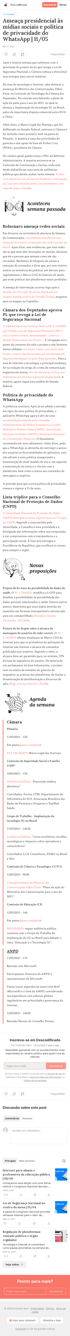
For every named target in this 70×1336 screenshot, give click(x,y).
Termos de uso (54, 1073)
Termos (50, 1308)
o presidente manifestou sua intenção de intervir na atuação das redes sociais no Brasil (35, 242)
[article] (35, 1182)
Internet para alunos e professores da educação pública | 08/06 (26, 1174)
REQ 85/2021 (15, 928)
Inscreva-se (49, 4)
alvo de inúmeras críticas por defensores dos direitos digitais (34, 374)
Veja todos (12, 1264)
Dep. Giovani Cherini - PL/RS (28, 684)
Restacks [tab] (27, 1118)
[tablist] (18, 1118)
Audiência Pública (18, 781)
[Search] (63, 1160)
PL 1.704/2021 (24, 593)
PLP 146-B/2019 (17, 753)
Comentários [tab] (12, 1118)
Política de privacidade (35, 1080)
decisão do (10, 292)
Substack (20, 1328)
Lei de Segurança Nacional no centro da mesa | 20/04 (24, 1205)
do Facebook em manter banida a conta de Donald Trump (30, 294)
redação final (51, 377)
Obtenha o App (52, 1320)
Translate (10, 14)
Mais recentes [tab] (26, 1160)
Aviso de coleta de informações (45, 1077)
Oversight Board (26, 292)
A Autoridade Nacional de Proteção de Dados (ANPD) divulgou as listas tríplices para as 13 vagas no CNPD (35, 518)
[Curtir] (6, 54)
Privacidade (37, 1308)
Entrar (63, 4)
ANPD (12, 951)
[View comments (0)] (14, 54)
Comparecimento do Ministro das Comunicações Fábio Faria (28, 885)
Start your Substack (24, 1320)
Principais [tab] (10, 1160)
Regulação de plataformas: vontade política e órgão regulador (22, 1236)
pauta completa (30, 745)
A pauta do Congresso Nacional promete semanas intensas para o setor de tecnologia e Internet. (26, 1213)
